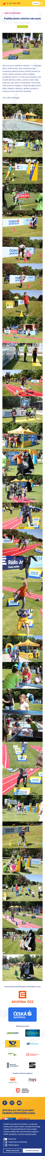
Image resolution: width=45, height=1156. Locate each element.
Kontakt (36, 3)
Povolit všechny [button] (32, 1150)
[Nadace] (12, 1080)
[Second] (12, 1065)
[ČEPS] (33, 1080)
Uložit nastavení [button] (12, 1150)
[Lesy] (12, 1054)
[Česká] (22, 1014)
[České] (33, 1043)
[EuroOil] (33, 1033)
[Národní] (22, 1090)
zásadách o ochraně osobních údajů (22, 1134)
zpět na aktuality (12, 13)
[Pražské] (33, 1054)
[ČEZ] (22, 997)
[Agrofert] (12, 1033)
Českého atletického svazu (18, 1112)
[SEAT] (33, 1065)
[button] (5, 1139)
